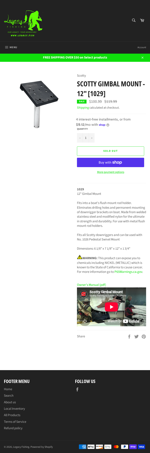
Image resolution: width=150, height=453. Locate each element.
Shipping (83, 107)
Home (8, 389)
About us (10, 402)
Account (142, 47)
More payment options (110, 172)
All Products (12, 415)
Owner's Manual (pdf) (91, 285)
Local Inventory (14, 408)
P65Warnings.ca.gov (128, 271)
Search (8, 395)
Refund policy (13, 428)
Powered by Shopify (41, 447)
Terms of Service (15, 421)
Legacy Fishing (21, 447)
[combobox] (133, 20)
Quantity (82, 129)
